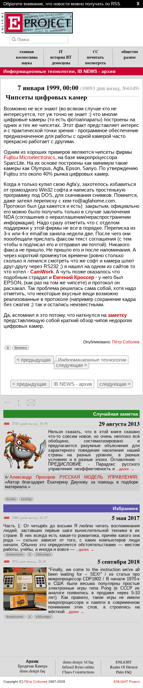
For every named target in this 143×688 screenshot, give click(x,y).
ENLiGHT (124, 661)
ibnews (20, 348)
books (11, 499)
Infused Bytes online (78, 666)
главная (27, 51)
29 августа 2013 (76, 424)
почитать (95, 57)
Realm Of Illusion (124, 666)
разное (130, 57)
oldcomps (43, 554)
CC (95, 51)
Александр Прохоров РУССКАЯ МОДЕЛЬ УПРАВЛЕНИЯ (73, 477)
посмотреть (95, 63)
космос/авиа (27, 57)
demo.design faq (32, 670)
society (26, 499)
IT (61, 51)
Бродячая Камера (32, 665)
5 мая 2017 (76, 518)
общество (129, 51)
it (8, 348)
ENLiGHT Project (127, 681)
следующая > (71, 365)
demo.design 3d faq (78, 661)
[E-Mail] (31, 402)
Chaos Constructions (78, 671)
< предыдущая (34, 360)
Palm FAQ (123, 671)
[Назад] (7, 402)
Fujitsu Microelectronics (29, 157)
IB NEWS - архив (96, 71)
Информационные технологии (39, 71)
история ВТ (61, 57)
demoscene (14, 554)
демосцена (61, 63)
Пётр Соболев (125, 342)
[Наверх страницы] (19, 402)
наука (27, 63)
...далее (123, 469)
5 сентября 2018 (76, 562)
